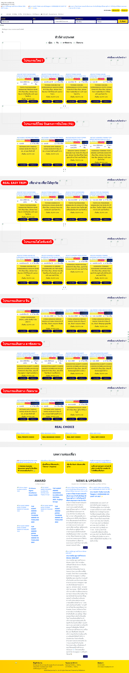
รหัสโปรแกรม (58, 18)
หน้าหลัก (8, 14)
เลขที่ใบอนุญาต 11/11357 (40, 668)
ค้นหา (124, 21)
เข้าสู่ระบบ (124, 10)
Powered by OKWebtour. (78, 670)
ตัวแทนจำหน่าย (53, 14)
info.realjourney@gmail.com (106, 667)
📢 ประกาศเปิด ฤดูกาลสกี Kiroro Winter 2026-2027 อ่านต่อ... (13, 7)
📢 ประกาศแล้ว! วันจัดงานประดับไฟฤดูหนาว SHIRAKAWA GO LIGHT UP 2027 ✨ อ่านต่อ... (47, 7)
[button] (61, 108)
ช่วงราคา (99, 19)
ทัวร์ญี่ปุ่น (14, 14)
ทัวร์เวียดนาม (36, 14)
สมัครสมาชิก (115, 10)
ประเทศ (3, 19)
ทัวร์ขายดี (45, 14)
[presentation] (63, 106)
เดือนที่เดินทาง (79, 19)
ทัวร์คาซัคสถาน (27, 14)
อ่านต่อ (85, 547)
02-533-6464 (107, 10)
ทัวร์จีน (20, 14)
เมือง (34, 19)
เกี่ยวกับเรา (61, 14)
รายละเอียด (23, 101)
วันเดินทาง (33, 101)
